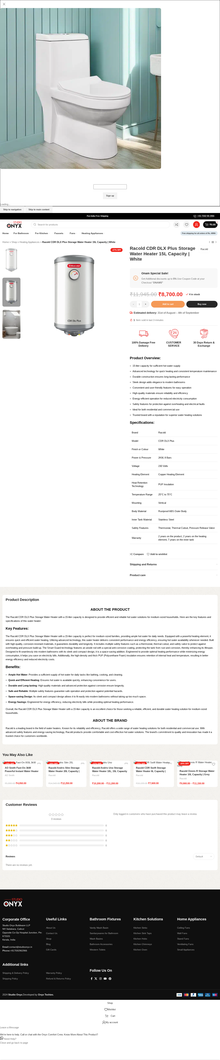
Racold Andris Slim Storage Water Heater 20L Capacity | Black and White (64, 771)
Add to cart (168, 304)
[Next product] (216, 242)
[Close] (4, 4)
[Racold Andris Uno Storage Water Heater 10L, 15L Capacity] (110, 762)
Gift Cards (51, 949)
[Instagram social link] (100, 978)
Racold (204, 249)
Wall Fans (182, 933)
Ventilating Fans (185, 944)
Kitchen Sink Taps (143, 933)
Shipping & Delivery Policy (15, 973)
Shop (14, 242)
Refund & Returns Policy (58, 978)
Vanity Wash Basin (99, 927)
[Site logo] (15, 224)
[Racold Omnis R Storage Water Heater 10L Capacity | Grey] (197, 764)
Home (5, 242)
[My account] (196, 224)
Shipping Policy (10, 978)
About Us (50, 927)
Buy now (202, 304)
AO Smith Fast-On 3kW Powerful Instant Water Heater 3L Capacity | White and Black (21, 771)
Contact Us (51, 933)
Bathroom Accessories (101, 944)
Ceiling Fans (183, 927)
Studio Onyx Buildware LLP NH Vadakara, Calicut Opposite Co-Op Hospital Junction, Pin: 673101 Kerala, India (22, 932)
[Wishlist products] (186, 224)
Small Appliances (185, 949)
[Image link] (12, 902)
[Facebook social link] (91, 978)
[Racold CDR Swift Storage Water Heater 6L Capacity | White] (154, 762)
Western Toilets (97, 949)
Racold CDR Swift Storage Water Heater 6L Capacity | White (151, 771)
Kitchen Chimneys (143, 944)
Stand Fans (183, 938)
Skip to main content (39, 209)
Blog (48, 944)
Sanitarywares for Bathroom (104, 933)
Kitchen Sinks (140, 927)
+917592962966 (18, 950)
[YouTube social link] (105, 978)
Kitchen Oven (140, 949)
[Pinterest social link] (110, 978)
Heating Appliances (29, 242)
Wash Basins (96, 938)
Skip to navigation (12, 209)
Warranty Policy (54, 973)
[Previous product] (209, 242)
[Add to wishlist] (214, 764)
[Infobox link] (203, 216)
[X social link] (96, 978)
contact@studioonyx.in (20, 947)
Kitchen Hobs (140, 938)
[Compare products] (177, 224)
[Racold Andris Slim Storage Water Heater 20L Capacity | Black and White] (66, 762)
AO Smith (9, 775)
